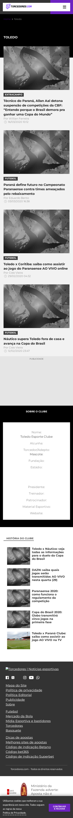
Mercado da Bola (19, 716)
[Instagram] (24, 678)
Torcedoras (14, 726)
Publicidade (15, 700)
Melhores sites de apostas (26, 742)
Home (7, 19)
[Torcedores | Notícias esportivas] (18, 6)
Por (16, 120)
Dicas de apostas (19, 738)
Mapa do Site (16, 685)
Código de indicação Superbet (30, 757)
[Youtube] (31, 678)
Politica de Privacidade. (14, 812)
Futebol (12, 711)
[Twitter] (13, 677)
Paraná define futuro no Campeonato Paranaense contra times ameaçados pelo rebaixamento (34, 189)
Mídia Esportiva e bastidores (28, 721)
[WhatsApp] (38, 678)
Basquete (13, 730)
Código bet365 (17, 752)
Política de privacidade (24, 690)
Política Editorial (19, 695)
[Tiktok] (19, 678)
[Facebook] (7, 678)
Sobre (10, 704)
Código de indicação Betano (28, 747)
